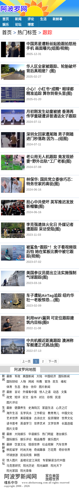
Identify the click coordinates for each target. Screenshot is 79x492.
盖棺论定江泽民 (30, 460)
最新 (9, 376)
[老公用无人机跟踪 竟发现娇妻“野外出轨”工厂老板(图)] (18, 163)
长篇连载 (67, 423)
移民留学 (12, 449)
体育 (9, 386)
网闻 (31, 381)
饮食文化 (20, 444)
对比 (42, 397)
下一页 (52, 361)
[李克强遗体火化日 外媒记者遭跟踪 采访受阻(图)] (18, 230)
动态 (56, 391)
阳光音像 (26, 470)
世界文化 (67, 418)
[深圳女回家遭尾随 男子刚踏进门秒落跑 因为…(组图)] (18, 140)
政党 (9, 397)
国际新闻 (64, 376)
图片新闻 (44, 386)
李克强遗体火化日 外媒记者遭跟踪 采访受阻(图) (50, 226)
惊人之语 (45, 391)
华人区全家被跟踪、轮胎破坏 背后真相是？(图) (51, 68)
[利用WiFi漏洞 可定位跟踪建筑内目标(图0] (18, 324)
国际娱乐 (12, 439)
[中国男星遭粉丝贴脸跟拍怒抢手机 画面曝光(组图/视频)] (18, 50)
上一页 (26, 361)
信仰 (33, 386)
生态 (17, 386)
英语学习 (26, 423)
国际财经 (12, 381)
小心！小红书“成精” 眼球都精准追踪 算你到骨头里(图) (50, 91)
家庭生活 (47, 407)
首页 (5, 19)
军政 (17, 376)
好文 (25, 397)
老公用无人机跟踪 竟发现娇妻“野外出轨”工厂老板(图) (50, 159)
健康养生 (20, 407)
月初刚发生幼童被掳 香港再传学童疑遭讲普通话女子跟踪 (51, 114)
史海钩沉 (34, 407)
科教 (39, 381)
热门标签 (27, 32)
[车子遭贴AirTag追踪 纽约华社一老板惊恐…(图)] (18, 301)
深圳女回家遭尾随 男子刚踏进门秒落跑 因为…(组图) (50, 136)
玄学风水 (26, 412)
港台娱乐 (61, 434)
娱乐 (5, 24)
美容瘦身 (26, 418)
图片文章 (12, 428)
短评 (17, 397)
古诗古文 (39, 418)
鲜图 (37, 455)
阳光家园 (12, 470)
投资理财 (53, 418)
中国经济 (50, 376)
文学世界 (53, 423)
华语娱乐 (34, 434)
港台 (25, 386)
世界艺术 (39, 423)
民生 (55, 381)
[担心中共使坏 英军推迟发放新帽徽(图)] (18, 208)
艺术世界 (12, 418)
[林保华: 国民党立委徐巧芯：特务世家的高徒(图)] (18, 185)
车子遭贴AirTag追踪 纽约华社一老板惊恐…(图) (50, 297)
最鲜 (9, 444)
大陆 (39, 376)
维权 (63, 381)
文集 (64, 391)
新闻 (18, 19)
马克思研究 (13, 465)
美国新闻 (28, 376)
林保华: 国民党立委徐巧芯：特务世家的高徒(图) (50, 181)
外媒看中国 (30, 391)
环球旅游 (12, 455)
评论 (31, 19)
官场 (47, 381)
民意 (58, 397)
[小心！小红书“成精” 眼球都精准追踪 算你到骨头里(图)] (18, 95)
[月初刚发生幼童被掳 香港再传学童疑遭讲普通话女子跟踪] (18, 118)
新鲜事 (57, 19)
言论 (17, 391)
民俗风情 (26, 455)
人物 (23, 381)
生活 (43, 19)
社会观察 (47, 444)
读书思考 (12, 423)
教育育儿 (53, 412)
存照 (50, 397)
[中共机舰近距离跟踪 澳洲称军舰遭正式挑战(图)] (18, 347)
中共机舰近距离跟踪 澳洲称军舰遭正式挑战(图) (50, 343)
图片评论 (12, 402)
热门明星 (47, 434)
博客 (31, 24)
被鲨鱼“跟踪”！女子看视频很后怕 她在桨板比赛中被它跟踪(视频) (51, 251)
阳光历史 (28, 465)
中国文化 (67, 412)
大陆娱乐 (20, 434)
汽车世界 (61, 444)
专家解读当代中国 (54, 460)
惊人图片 (12, 460)
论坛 (18, 24)
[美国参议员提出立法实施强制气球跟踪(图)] (18, 279)
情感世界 (34, 444)
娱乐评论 (26, 439)
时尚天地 (26, 449)
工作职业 (39, 412)
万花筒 (52, 449)
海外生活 (12, 412)
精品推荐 (39, 439)
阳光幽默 (42, 465)
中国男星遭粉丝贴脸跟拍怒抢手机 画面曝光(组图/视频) (51, 46)
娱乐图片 (53, 439)
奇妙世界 (64, 449)
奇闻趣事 (39, 449)
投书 (33, 397)
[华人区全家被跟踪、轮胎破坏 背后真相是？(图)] (18, 72)
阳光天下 (56, 465)
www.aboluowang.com (35, 482)
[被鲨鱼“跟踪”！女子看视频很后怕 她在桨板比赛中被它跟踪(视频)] (18, 253)
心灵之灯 (61, 407)
